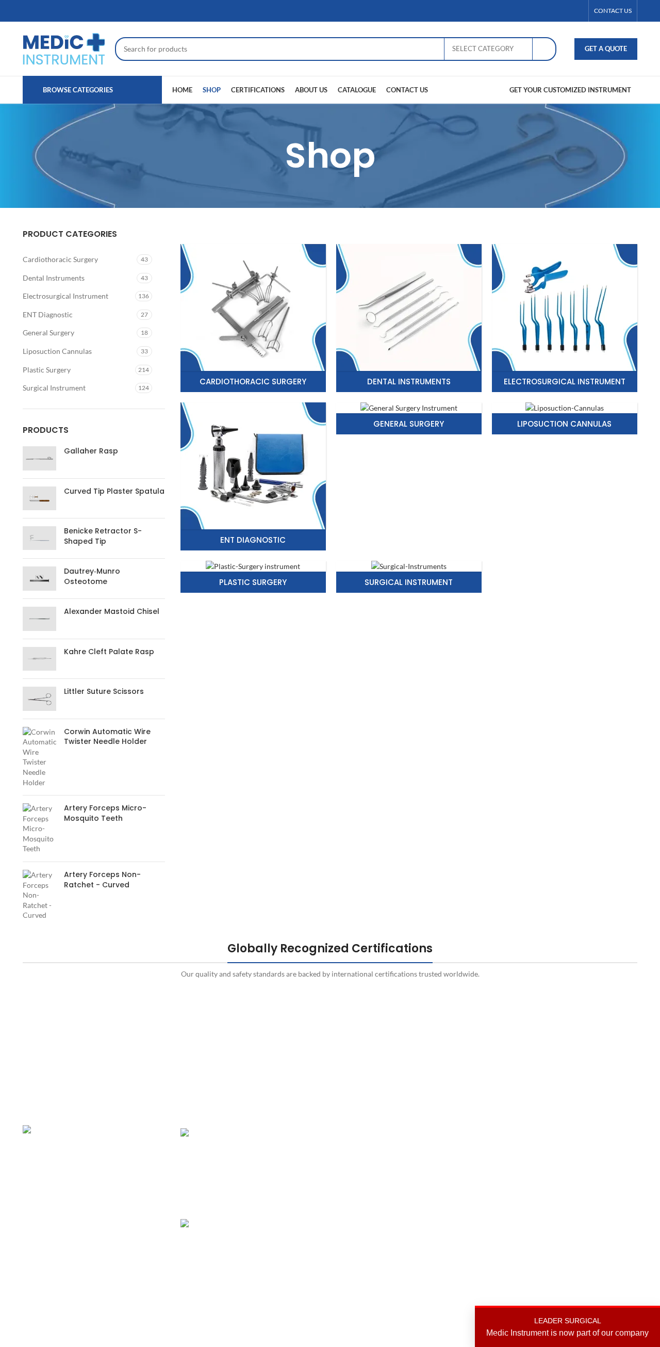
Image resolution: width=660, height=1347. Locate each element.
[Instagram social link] (564, 11)
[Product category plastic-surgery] (253, 577)
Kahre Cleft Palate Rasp (109, 652)
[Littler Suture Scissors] (39, 698)
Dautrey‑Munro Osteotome (92, 576)
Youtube (561, 1222)
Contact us (460, 1222)
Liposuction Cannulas (57, 351)
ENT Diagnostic (48, 314)
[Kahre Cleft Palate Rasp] (39, 659)
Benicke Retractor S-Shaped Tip (103, 536)
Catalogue (459, 1186)
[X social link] (552, 11)
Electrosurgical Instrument (65, 295)
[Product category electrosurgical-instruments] (564, 318)
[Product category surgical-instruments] (409, 577)
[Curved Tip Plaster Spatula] (39, 498)
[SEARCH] (544, 49)
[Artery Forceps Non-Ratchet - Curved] (39, 895)
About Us (458, 1150)
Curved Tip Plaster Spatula (114, 491)
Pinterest (562, 1186)
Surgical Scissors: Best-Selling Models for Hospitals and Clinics (286, 1244)
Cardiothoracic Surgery (60, 259)
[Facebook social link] (540, 11)
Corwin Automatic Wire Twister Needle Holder (107, 737)
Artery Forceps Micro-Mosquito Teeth (105, 813)
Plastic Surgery (47, 369)
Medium (561, 1204)
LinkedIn (561, 1168)
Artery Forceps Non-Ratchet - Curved (102, 880)
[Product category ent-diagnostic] (253, 476)
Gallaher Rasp (91, 451)
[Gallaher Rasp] (39, 458)
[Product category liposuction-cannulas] (564, 418)
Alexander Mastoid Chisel (111, 611)
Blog (450, 1204)
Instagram (564, 1133)
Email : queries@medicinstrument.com (97, 1206)
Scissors (351, 1186)
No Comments (280, 1289)
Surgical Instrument (54, 387)
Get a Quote (606, 48)
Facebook (563, 1150)
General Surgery (48, 332)
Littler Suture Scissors (104, 691)
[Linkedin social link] (577, 11)
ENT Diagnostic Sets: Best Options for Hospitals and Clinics (287, 1153)
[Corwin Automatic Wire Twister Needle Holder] (39, 757)
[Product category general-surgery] (409, 418)
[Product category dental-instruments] (409, 318)
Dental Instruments (54, 277)
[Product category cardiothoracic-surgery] (253, 318)
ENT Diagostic (361, 1168)
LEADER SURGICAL (567, 1327)
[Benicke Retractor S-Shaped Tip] (39, 538)
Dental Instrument (367, 1150)
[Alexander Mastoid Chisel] (39, 618)
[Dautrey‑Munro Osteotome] (39, 578)
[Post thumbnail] (216, 1165)
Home (453, 1133)
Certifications (465, 1168)
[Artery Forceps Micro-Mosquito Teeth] (39, 828)
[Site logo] (64, 47)
